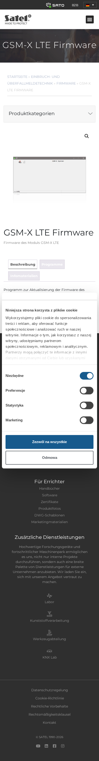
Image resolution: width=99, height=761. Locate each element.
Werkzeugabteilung (49, 639)
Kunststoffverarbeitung (49, 620)
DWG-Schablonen (49, 515)
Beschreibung (22, 264)
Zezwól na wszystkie (49, 442)
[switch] (86, 390)
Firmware (66, 83)
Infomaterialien (24, 276)
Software (49, 495)
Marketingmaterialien (49, 522)
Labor (49, 602)
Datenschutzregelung (49, 690)
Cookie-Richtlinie (49, 698)
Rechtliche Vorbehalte (49, 706)
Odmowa (49, 458)
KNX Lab (50, 657)
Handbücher (49, 488)
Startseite (17, 77)
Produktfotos (49, 508)
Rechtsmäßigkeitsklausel (50, 714)
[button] (90, 5)
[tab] (22, 264)
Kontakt (49, 722)
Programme (52, 264)
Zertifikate (49, 502)
